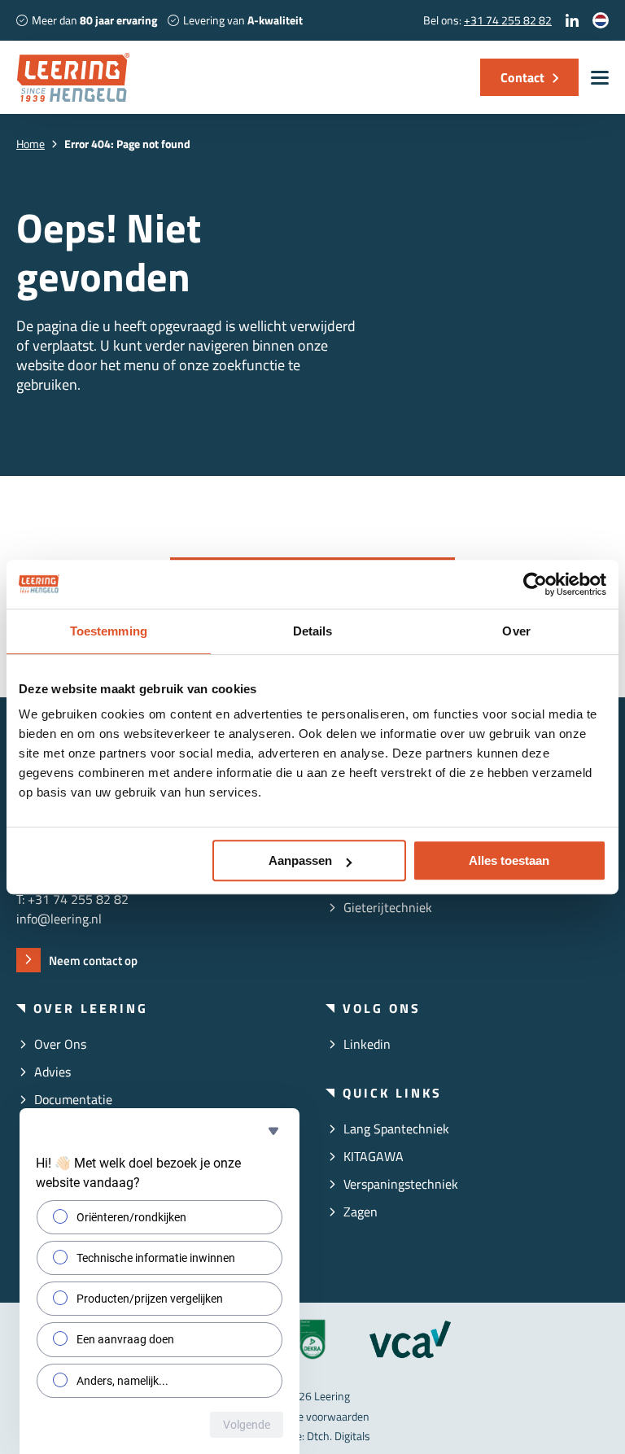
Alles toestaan (509, 860)
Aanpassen (300, 860)
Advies (52, 1071)
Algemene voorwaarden (312, 1416)
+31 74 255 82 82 (508, 19)
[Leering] (73, 77)
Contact (522, 77)
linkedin (367, 1044)
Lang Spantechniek (396, 1128)
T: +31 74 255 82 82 (72, 899)
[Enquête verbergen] (273, 1131)
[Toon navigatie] (600, 78)
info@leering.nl (59, 918)
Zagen (360, 1211)
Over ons (60, 1044)
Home (30, 143)
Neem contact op (93, 960)
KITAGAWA (373, 1156)
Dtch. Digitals (338, 1435)
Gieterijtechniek (387, 907)
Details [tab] (313, 631)
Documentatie (73, 1099)
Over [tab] (516, 631)
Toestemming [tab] (108, 631)
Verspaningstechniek (400, 1184)
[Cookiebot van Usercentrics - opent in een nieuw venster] (535, 584)
